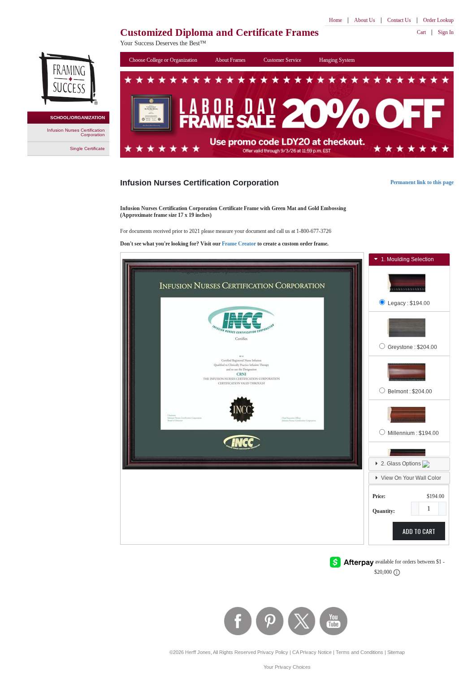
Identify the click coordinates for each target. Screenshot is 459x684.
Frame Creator (239, 244)
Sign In (446, 32)
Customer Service (282, 60)
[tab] (409, 259)
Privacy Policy (272, 652)
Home (335, 20)
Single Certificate (87, 148)
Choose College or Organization (163, 60)
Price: (378, 496)
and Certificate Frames (219, 32)
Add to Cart (419, 531)
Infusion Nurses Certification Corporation (76, 132)
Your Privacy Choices (287, 667)
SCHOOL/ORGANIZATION (77, 117)
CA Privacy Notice (312, 652)
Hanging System (337, 60)
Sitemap (396, 652)
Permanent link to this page (422, 182)
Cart (421, 32)
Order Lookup (438, 20)
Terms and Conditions (359, 652)
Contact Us (399, 20)
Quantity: (383, 511)
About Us (364, 20)
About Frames (230, 60)
